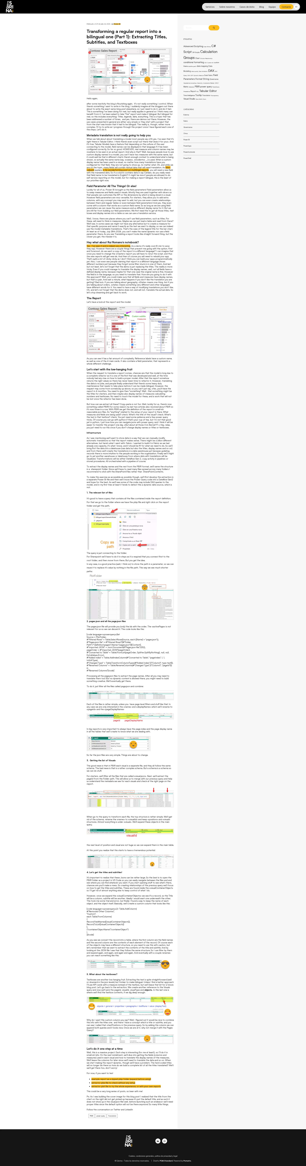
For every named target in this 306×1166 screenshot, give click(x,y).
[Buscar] (214, 27)
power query (206, 86)
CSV (206, 62)
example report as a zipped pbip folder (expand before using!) (121, 1079)
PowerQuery (215, 87)
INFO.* (217, 83)
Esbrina (186, 115)
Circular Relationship (206, 58)
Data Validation (203, 71)
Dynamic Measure (199, 75)
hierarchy (199, 83)
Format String (202, 78)
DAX (211, 71)
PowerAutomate (189, 152)
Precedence (186, 91)
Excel (206, 75)
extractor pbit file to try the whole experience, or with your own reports (126, 1086)
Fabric (210, 75)
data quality (194, 71)
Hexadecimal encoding (189, 83)
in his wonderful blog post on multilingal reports (126, 170)
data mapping (202, 66)
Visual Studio (189, 98)
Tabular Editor (208, 91)
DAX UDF (190, 75)
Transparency (215, 95)
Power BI (117, 24)
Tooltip (198, 95)
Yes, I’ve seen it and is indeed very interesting (108, 246)
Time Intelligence (189, 95)
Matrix (185, 87)
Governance (214, 79)
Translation (206, 95)
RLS (198, 91)
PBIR (197, 86)
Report (193, 91)
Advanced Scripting (193, 46)
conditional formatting (193, 62)
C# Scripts (196, 52)
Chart (197, 58)
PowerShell (187, 158)
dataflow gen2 (192, 66)
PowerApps (187, 146)
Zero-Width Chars (201, 99)
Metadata (191, 87)
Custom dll (210, 62)
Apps (205, 46)
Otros (185, 133)
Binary (209, 46)
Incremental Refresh (208, 83)
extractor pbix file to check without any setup (113, 1082)
